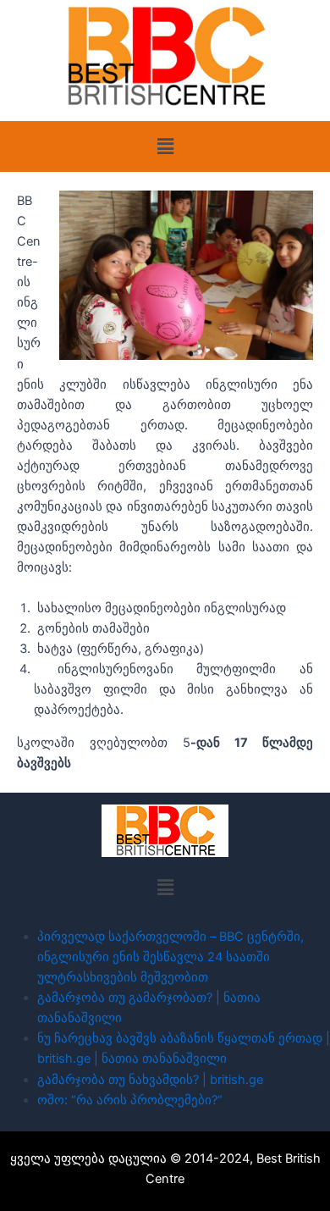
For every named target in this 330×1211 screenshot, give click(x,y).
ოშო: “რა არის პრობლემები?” (130, 1100)
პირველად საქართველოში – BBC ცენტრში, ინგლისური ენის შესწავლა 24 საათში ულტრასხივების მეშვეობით (170, 957)
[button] (165, 146)
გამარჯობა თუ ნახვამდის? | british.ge (150, 1079)
